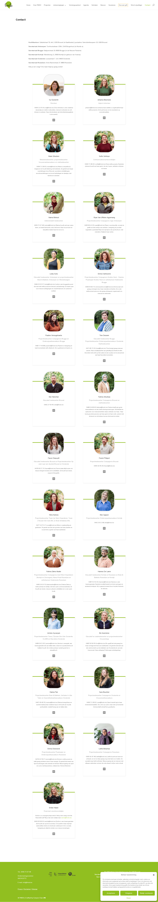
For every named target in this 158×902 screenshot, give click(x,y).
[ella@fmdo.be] (104, 530)
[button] (154, 875)
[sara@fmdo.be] (104, 714)
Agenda (86, 5)
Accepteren (111, 893)
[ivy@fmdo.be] (53, 122)
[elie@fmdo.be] (53, 412)
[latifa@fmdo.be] (104, 771)
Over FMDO (37, 5)
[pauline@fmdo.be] (53, 356)
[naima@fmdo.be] (53, 237)
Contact (147, 5)
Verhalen (94, 5)
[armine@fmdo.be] (53, 658)
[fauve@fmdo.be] (53, 481)
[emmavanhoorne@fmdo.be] (104, 301)
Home (28, 5)
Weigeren (128, 893)
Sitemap (34, 889)
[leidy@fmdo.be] (53, 298)
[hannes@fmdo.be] (104, 596)
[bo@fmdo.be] (104, 658)
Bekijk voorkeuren (146, 893)
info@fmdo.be (22, 885)
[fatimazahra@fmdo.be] (53, 599)
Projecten (47, 5)
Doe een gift (123, 5)
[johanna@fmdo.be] (104, 120)
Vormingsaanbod (75, 5)
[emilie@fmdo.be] (53, 836)
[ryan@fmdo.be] (104, 239)
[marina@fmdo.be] (53, 714)
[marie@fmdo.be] (53, 183)
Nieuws (103, 5)
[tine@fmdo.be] (104, 363)
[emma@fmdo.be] (53, 773)
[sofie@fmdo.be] (104, 176)
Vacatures (111, 5)
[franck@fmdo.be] (104, 473)
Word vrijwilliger (136, 5)
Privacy (129, 898)
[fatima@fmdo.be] (104, 424)
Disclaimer (27, 889)
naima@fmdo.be (66, 818)
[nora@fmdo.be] (53, 537)
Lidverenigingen (58, 5)
